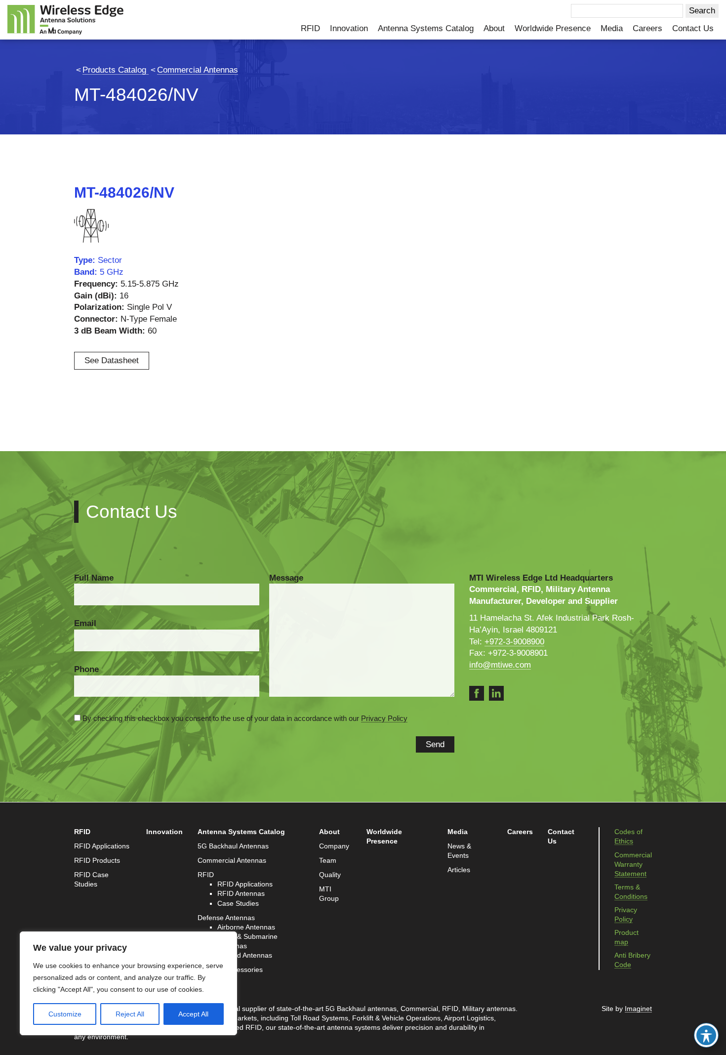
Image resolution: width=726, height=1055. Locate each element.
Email (85, 623)
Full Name (94, 578)
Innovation (349, 28)
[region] (128, 983)
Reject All (130, 1014)
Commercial (419, 1009)
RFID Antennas (241, 893)
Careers (647, 28)
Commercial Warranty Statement (633, 864)
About (494, 28)
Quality (330, 875)
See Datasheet (111, 360)
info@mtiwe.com (500, 665)
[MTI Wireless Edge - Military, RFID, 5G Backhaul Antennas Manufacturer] (65, 19)
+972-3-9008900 (514, 641)
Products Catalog (115, 70)
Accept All (193, 1014)
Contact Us (693, 28)
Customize (64, 1014)
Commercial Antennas (197, 70)
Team (327, 860)
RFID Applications (101, 846)
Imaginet (638, 1009)
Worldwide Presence (553, 28)
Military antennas (489, 1009)
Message (286, 578)
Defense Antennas (226, 918)
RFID (310, 28)
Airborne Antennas (246, 927)
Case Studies (238, 903)
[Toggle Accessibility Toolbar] (706, 1035)
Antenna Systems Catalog (426, 28)
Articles (458, 870)
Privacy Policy (384, 718)
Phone (86, 669)
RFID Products (97, 860)
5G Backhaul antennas (361, 1009)
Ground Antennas (244, 955)
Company (334, 846)
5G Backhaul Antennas (233, 846)
